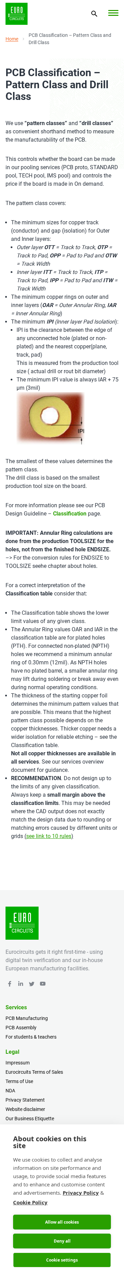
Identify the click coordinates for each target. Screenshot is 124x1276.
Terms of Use (19, 1081)
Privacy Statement (25, 1100)
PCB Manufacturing (27, 1018)
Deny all (62, 1241)
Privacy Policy (81, 1192)
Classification (69, 513)
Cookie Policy (30, 1202)
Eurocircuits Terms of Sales (34, 1072)
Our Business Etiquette (30, 1118)
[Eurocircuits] (17, 14)
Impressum (18, 1062)
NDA (10, 1090)
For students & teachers (31, 1037)
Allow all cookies (62, 1222)
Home (12, 39)
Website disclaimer (25, 1109)
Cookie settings (62, 1260)
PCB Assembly (21, 1027)
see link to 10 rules (48, 836)
